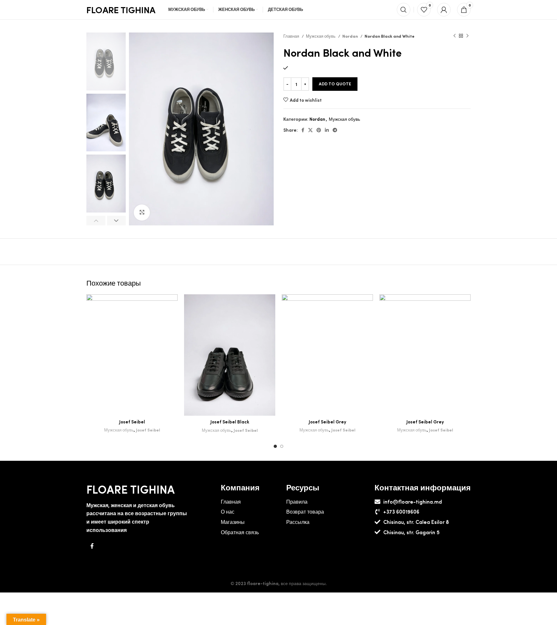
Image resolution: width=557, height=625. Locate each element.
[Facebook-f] (91, 545)
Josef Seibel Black (229, 421)
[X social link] (310, 130)
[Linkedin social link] (327, 130)
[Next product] (467, 36)
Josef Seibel (132, 421)
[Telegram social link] (335, 130)
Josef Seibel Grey (327, 421)
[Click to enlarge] (142, 212)
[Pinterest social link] (319, 130)
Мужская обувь (321, 36)
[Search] (404, 9)
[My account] (444, 9)
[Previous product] (454, 36)
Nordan (350, 36)
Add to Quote (335, 84)
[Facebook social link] (302, 130)
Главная (291, 36)
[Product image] (132, 355)
